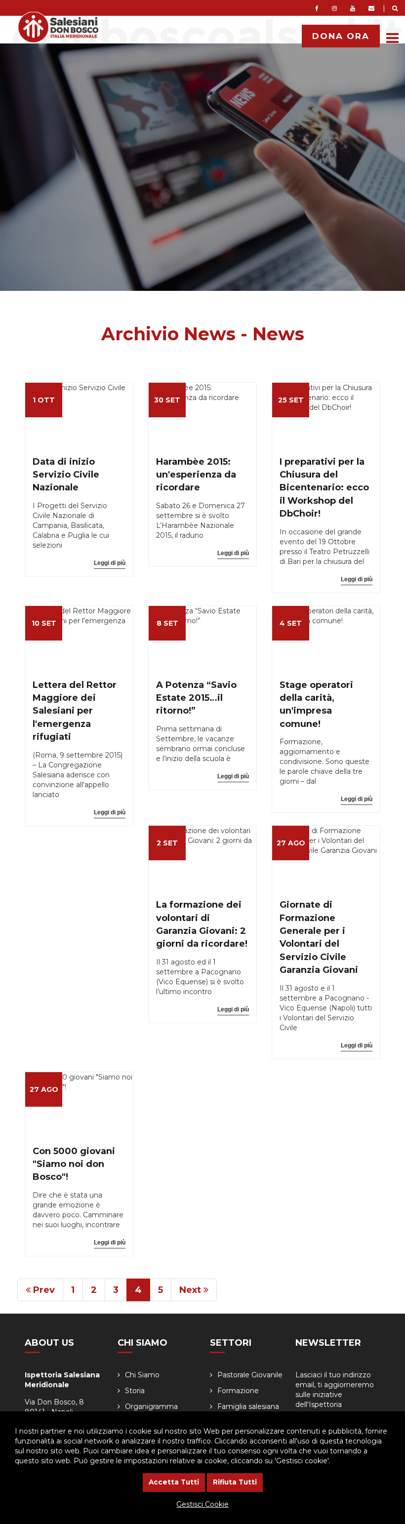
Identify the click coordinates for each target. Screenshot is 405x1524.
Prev (43, 1289)
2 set (167, 843)
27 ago (291, 843)
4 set (291, 623)
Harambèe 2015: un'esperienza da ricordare (196, 474)
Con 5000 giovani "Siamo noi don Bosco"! (74, 1164)
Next (191, 1289)
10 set (44, 623)
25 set (291, 400)
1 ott (44, 400)
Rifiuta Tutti (235, 1482)
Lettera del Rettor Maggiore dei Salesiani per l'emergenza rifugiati (75, 711)
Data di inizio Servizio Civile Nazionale (66, 474)
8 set (167, 623)
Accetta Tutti (174, 1482)
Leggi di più (109, 563)
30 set (167, 400)
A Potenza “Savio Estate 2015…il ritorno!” (196, 698)
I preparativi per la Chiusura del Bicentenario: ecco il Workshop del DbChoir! (324, 488)
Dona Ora (340, 36)
